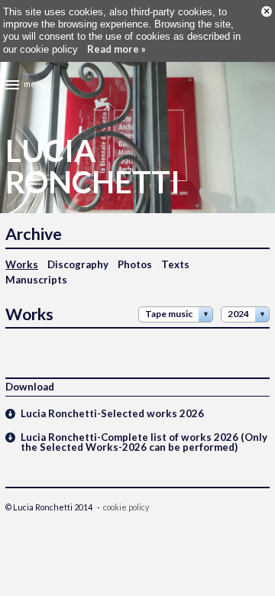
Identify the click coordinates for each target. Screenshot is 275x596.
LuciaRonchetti (92, 166)
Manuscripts (36, 280)
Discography (77, 264)
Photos (135, 264)
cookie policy (126, 507)
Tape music (168, 313)
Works (21, 264)
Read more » (116, 49)
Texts (175, 264)
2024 (238, 313)
